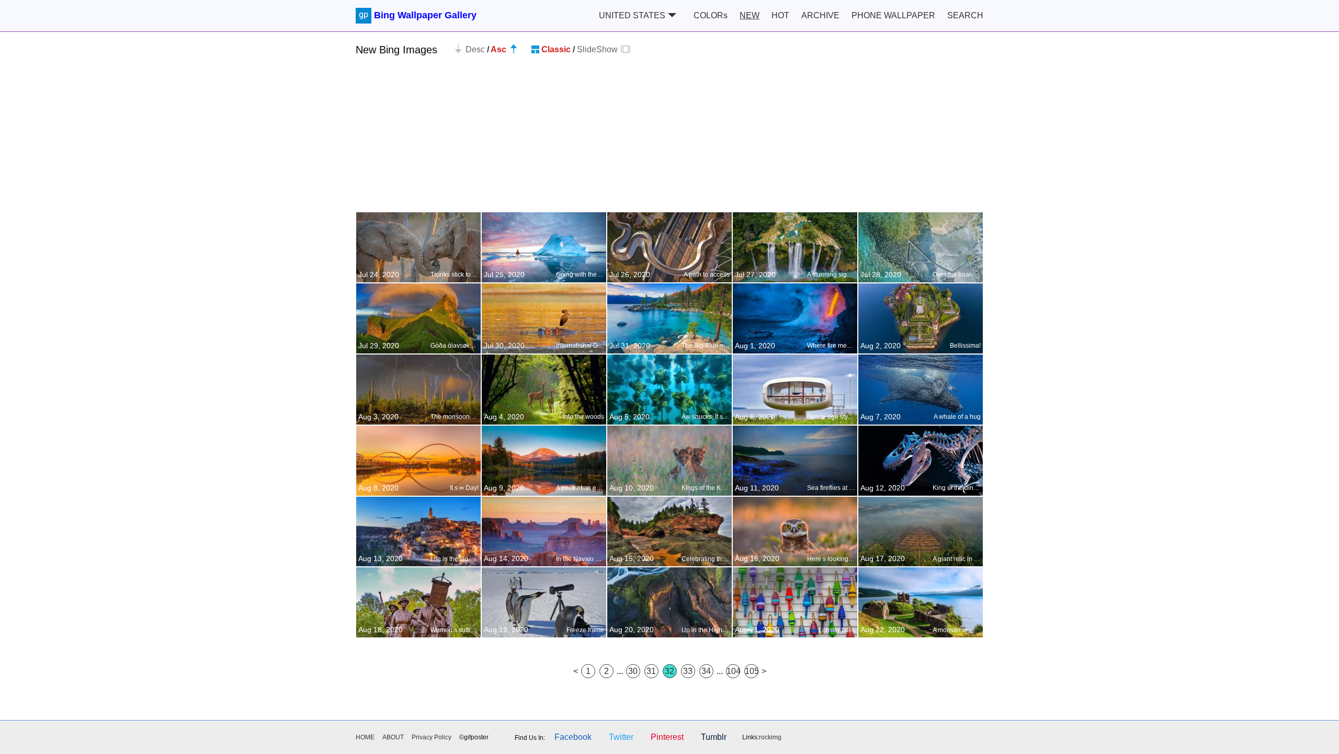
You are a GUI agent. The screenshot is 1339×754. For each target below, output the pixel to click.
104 (733, 671)
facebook (573, 737)
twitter (621, 737)
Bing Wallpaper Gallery (425, 15)
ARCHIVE (820, 15)
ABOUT (393, 737)
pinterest (667, 737)
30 (633, 671)
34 (706, 671)
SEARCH (965, 15)
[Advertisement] (669, 138)
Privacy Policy (431, 737)
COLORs (711, 15)
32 (669, 671)
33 (688, 671)
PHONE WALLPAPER (893, 15)
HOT (780, 15)
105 (751, 671)
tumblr (714, 737)
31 (651, 671)
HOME (365, 737)
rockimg (770, 737)
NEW (749, 15)
